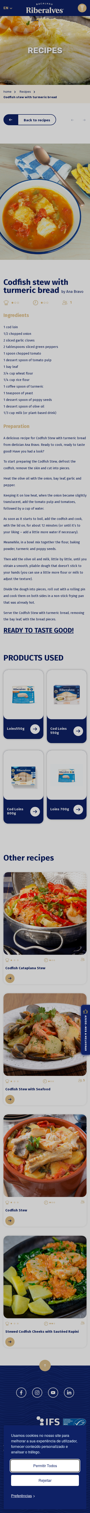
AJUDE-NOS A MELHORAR (85, 1033)
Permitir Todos (45, 1465)
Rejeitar (45, 1480)
